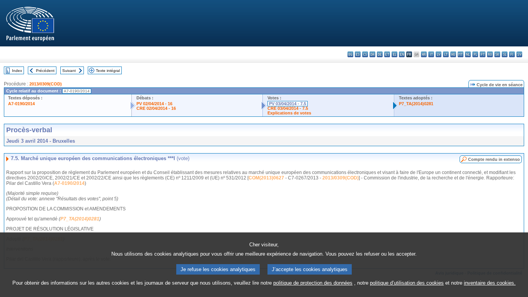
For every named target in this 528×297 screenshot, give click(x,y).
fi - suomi (512, 54)
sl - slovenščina (505, 54)
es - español (358, 54)
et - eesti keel (387, 54)
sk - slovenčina (497, 54)
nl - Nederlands (468, 54)
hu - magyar (453, 54)
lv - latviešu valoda (438, 54)
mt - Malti (460, 54)
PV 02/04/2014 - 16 (154, 103)
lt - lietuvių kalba (446, 54)
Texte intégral (108, 70)
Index (17, 70)
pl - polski (475, 54)
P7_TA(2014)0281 (416, 103)
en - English (402, 54)
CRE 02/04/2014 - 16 (156, 108)
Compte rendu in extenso (494, 159)
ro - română (490, 54)
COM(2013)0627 (266, 178)
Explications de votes (289, 113)
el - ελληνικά (394, 54)
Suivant (69, 70)
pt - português (482, 54)
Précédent (45, 70)
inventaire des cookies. (490, 283)
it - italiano (431, 54)
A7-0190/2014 (21, 103)
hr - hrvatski (424, 54)
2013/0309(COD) (45, 84)
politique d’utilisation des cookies (407, 283)
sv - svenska (519, 54)
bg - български (350, 54)
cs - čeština (365, 54)
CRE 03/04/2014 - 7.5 (287, 108)
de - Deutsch (380, 54)
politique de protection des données (313, 283)
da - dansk (372, 54)
